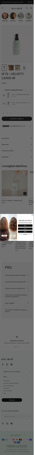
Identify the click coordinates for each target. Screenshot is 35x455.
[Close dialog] (32, 215)
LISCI (25, 228)
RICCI (25, 225)
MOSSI (25, 231)
